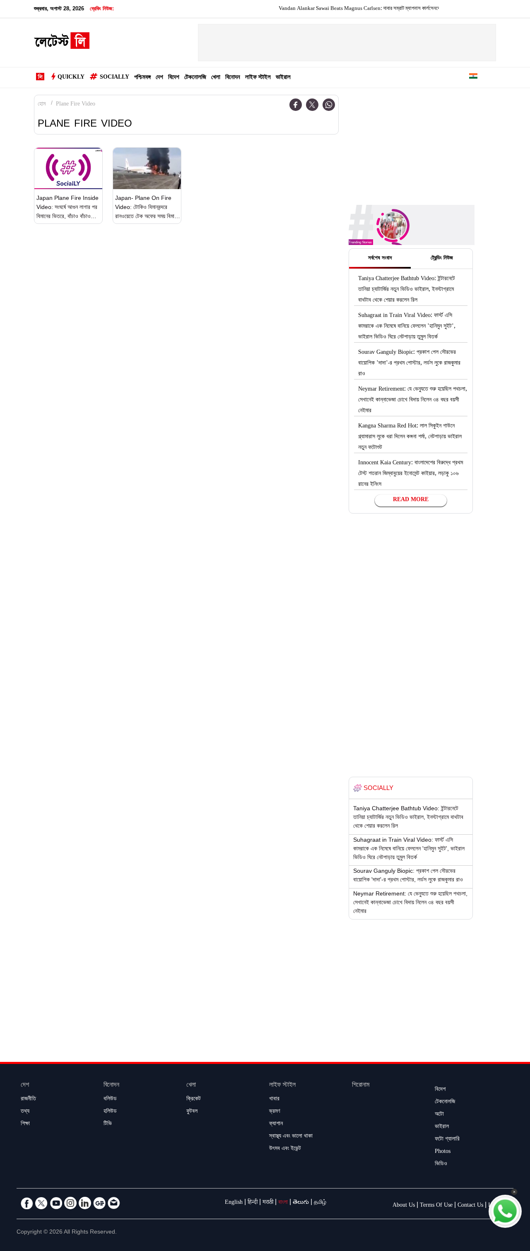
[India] (473, 77)
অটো (439, 1114)
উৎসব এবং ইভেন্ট (285, 1149)
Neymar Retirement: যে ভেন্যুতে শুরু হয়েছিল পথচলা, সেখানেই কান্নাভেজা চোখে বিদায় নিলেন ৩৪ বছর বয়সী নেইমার (412, 400)
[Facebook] (295, 104)
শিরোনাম (360, 1086)
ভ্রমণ (274, 1112)
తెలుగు (301, 1203)
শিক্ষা (25, 1124)
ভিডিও (441, 1164)
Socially (114, 77)
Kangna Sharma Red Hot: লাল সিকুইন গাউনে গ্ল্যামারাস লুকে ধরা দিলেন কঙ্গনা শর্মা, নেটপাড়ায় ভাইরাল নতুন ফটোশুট (410, 437)
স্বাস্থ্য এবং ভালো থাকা (291, 1136)
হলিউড (110, 1112)
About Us (404, 1205)
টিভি (108, 1124)
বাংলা (283, 1203)
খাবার (274, 1099)
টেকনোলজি (195, 78)
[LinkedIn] (85, 1203)
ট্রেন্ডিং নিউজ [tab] (442, 259)
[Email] (114, 1203)
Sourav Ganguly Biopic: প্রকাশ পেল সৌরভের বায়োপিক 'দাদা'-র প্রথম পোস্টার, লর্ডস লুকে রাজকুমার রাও (409, 363)
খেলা (215, 78)
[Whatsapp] (329, 104)
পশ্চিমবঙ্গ (142, 78)
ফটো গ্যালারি (447, 1139)
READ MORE (411, 500)
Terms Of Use (436, 1205)
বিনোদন (232, 78)
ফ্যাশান (276, 1124)
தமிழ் (320, 1203)
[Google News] (99, 1203)
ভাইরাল (283, 78)
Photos (442, 1152)
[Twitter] (312, 104)
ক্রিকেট (193, 1099)
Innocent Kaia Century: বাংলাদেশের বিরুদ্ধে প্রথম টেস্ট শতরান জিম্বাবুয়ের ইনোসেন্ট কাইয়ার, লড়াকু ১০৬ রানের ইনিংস (410, 474)
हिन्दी (253, 1203)
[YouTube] (56, 1203)
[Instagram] (70, 1203)
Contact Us (470, 1205)
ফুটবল (192, 1112)
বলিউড (110, 1099)
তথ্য (25, 1112)
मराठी (268, 1203)
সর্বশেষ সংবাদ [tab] (380, 259)
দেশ (159, 78)
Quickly (71, 77)
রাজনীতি (28, 1099)
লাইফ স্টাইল (258, 78)
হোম (42, 104)
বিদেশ (173, 78)
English (234, 1203)
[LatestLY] (61, 43)
